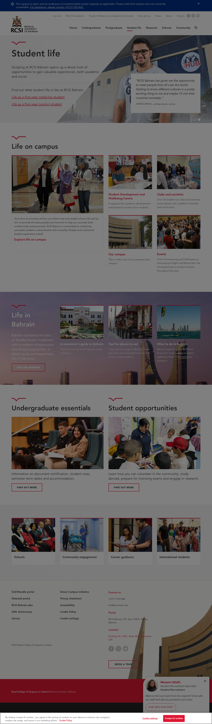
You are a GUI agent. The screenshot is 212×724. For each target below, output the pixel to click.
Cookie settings (150, 718)
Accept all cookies (174, 718)
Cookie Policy (65, 720)
